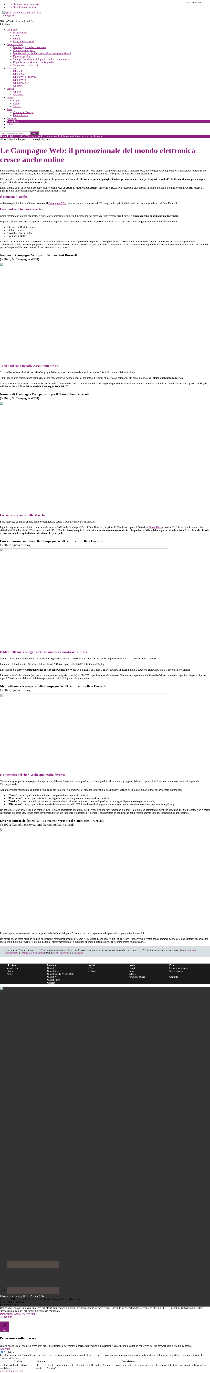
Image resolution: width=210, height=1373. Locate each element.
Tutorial (132, 974)
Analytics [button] (5, 1348)
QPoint (42, 950)
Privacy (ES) (37, 1296)
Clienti (10, 971)
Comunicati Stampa (178, 968)
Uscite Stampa (176, 971)
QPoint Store (53, 971)
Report (132, 968)
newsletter (78, 953)
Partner (10, 974)
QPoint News (53, 980)
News (131, 971)
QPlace (91, 968)
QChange (92, 971)
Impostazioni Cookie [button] (10, 1313)
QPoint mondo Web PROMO (60, 974)
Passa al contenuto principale (21, 7)
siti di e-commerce (60, 953)
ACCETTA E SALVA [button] (12, 1371)
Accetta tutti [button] (28, 1313)
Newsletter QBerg (137, 977)
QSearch (51, 983)
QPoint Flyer (53, 968)
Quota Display (156, 527)
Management (12, 968)
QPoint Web (53, 977)
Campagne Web (57, 203)
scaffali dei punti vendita (33, 953)
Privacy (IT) (6, 1296)
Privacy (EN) (21, 1296)
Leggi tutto (6, 1316)
